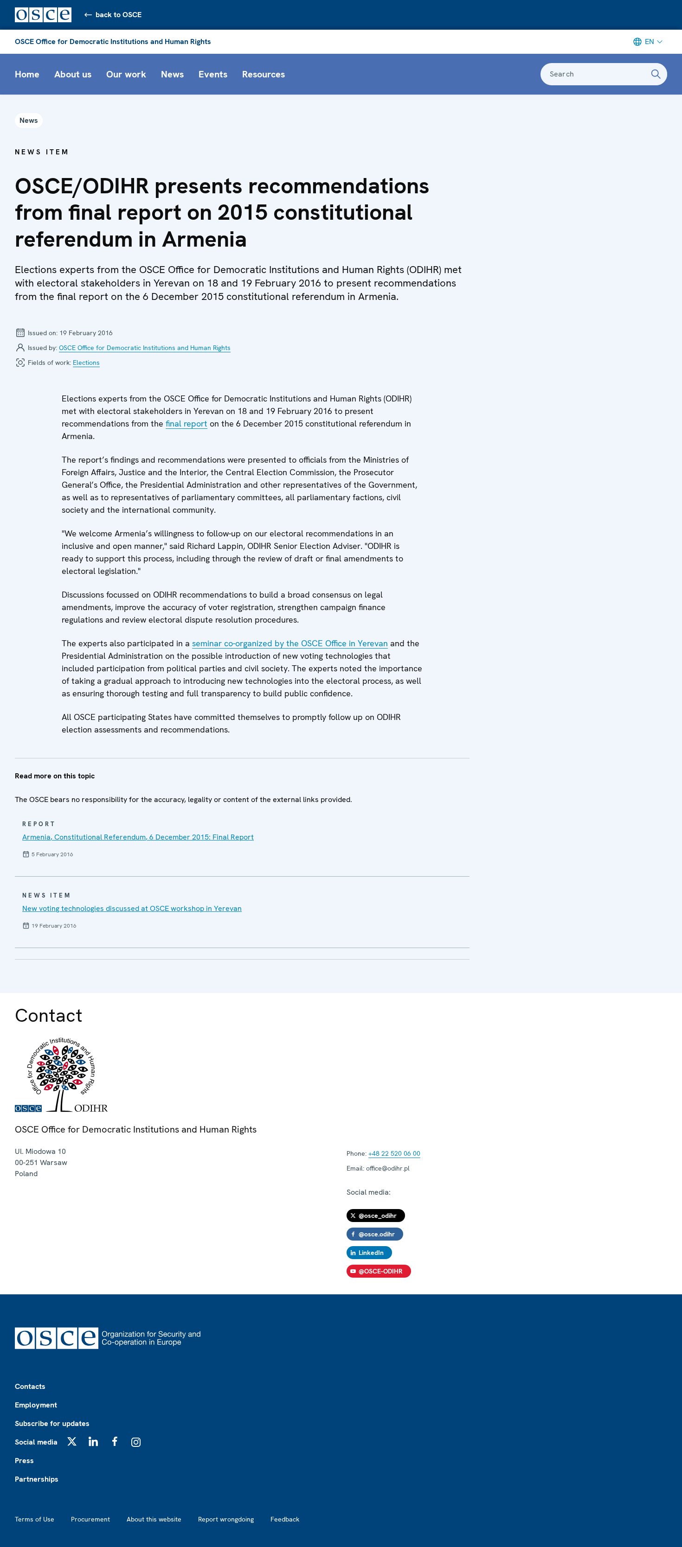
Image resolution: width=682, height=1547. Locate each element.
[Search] (656, 74)
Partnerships (36, 1479)
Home (27, 74)
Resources (263, 74)
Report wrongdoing (226, 1519)
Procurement (90, 1519)
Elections (86, 362)
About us (72, 74)
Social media (36, 1442)
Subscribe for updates (52, 1423)
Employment (36, 1405)
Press (24, 1460)
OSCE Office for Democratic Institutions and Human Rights (113, 41)
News (172, 74)
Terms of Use (34, 1519)
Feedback (284, 1519)
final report (186, 423)
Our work (126, 74)
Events (213, 74)
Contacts (30, 1386)
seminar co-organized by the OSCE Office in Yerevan (290, 643)
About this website (154, 1519)
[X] (72, 1441)
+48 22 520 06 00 (394, 1153)
